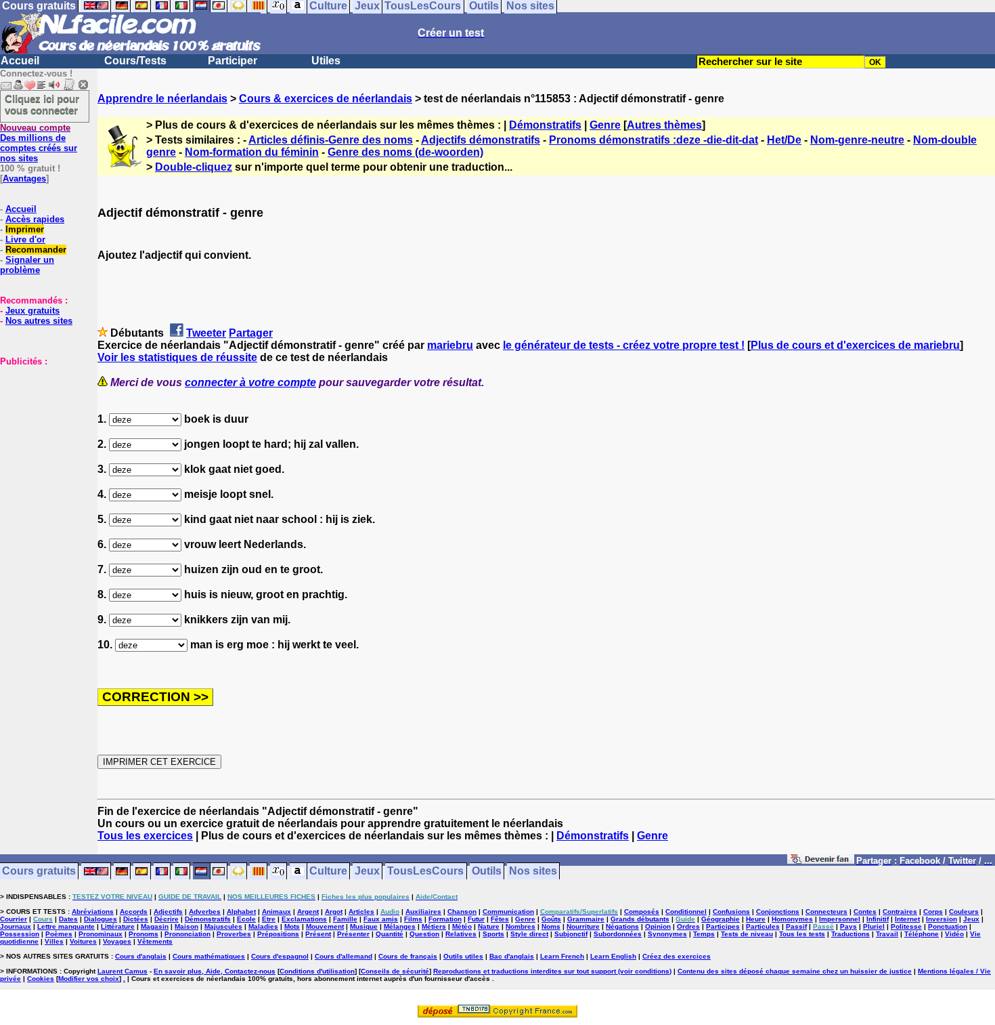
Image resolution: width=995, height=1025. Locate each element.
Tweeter (206, 333)
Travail (887, 934)
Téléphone (921, 934)
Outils (487, 871)
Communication (508, 911)
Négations (622, 926)
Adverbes (205, 911)
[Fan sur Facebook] (820, 861)
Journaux (15, 926)
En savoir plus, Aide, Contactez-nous (214, 971)
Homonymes (792, 919)
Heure (756, 919)
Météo (462, 926)
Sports (493, 934)
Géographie (720, 919)
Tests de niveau (747, 934)
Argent (308, 911)
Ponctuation (947, 926)
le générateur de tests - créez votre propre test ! (624, 345)
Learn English (613, 956)
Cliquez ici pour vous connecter (42, 104)
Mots (292, 926)
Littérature (118, 926)
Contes (865, 911)
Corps (933, 911)
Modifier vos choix (88, 978)
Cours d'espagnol (280, 956)
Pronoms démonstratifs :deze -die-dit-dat (653, 140)
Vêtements (155, 941)
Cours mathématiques (209, 956)
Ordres (688, 926)
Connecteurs (826, 911)
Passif (796, 926)
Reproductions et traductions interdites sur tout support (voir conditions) (552, 971)
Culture (328, 871)
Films (413, 919)
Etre (268, 919)
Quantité (389, 934)
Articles (361, 911)
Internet (907, 919)
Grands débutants (640, 919)
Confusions (731, 911)
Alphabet (241, 911)
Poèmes (58, 934)
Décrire (166, 919)
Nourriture (583, 926)
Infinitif (877, 919)
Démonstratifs (545, 125)
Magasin (155, 926)
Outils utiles (463, 956)
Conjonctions (777, 911)
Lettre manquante (66, 926)
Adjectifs (168, 911)
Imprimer (24, 229)
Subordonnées (618, 934)
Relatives (461, 934)
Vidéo (954, 934)
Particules (763, 926)
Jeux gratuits (32, 311)
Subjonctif (571, 934)
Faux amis (380, 919)
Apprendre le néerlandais (162, 98)
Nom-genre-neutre (857, 140)
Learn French (562, 956)
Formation (445, 919)
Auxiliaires (423, 911)
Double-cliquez (193, 167)
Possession (19, 934)
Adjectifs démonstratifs (480, 140)
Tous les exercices (145, 835)
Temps (704, 934)
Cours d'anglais (141, 956)
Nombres (520, 926)
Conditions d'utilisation (317, 971)
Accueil (20, 60)
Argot (333, 911)
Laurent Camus (122, 971)
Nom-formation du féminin (252, 152)
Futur (476, 919)
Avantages (24, 178)
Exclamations (304, 919)
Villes (54, 941)
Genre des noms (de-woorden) (405, 152)
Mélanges (400, 926)
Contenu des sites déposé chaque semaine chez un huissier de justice (795, 971)
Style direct (529, 934)
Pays (848, 926)
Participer (232, 60)
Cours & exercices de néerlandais (325, 98)
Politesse (906, 926)
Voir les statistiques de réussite (177, 357)
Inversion (941, 919)
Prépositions (278, 934)
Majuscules (223, 926)
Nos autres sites (38, 321)
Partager (251, 333)
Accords (134, 911)
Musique (364, 926)
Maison (186, 926)
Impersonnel (839, 919)
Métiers (434, 926)
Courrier (13, 919)
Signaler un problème (27, 265)
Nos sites (533, 871)
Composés (641, 911)
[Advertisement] (40, 434)
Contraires (900, 911)
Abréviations (93, 911)
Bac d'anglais (511, 956)
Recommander (35, 250)
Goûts (551, 919)
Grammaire (585, 919)
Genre (605, 125)
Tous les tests (802, 934)
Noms (550, 926)
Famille (345, 919)
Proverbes (234, 934)
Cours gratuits (39, 871)
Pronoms (143, 934)
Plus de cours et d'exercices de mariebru (855, 345)
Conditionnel (686, 911)
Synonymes (667, 934)
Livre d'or (25, 239)
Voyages (117, 941)
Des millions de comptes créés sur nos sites (38, 143)
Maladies (263, 926)
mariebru (450, 345)
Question (424, 934)
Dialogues (100, 919)
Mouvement (325, 926)
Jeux (367, 871)
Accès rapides (34, 219)
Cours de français (407, 956)
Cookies (40, 978)
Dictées (135, 919)
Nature (489, 926)
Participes (723, 926)
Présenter (353, 934)
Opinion (658, 926)
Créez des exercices (676, 956)
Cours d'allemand (343, 956)
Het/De (784, 140)
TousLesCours (425, 871)
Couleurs (964, 911)
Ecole (246, 919)
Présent (318, 934)
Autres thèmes (664, 125)
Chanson (462, 911)
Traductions (850, 934)
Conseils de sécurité (395, 971)
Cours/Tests (135, 60)
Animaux (276, 911)
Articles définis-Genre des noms (330, 140)
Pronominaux (101, 934)
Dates (68, 919)
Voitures (83, 941)
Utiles (325, 60)
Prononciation (187, 934)
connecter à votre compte (250, 382)
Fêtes (500, 919)
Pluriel (874, 926)
